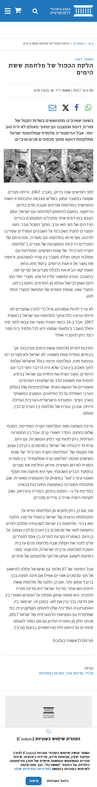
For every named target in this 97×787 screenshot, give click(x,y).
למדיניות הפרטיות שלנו (32, 769)
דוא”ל (52, 108)
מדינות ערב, (73, 673)
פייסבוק (76, 108)
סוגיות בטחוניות (51, 673)
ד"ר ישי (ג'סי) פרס (47, 90)
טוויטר (64, 108)
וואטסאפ (88, 108)
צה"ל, (88, 673)
